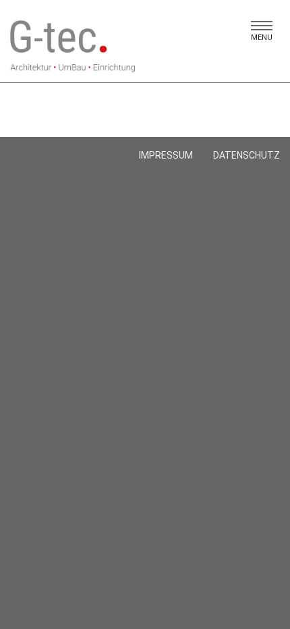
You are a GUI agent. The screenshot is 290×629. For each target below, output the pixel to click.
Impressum (166, 155)
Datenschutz (246, 155)
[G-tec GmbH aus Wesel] (72, 46)
